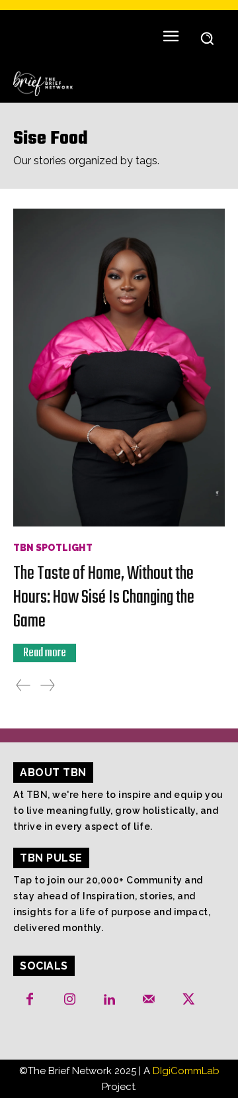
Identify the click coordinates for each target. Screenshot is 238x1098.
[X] (188, 1000)
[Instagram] (69, 1000)
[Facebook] (29, 1000)
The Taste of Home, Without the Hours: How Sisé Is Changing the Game (103, 598)
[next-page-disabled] (48, 685)
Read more (44, 653)
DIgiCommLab (186, 1071)
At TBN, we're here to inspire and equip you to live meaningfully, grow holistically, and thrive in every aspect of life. (118, 810)
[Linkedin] (109, 1000)
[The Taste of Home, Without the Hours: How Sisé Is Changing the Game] (119, 367)
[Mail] (148, 1000)
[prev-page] (23, 685)
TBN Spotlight (53, 547)
